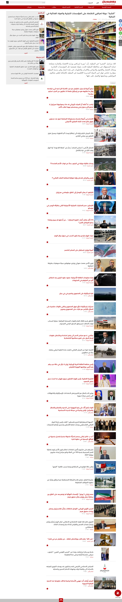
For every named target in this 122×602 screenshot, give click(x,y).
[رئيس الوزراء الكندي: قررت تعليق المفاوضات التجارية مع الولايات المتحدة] (41, 67)
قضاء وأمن (90, 268)
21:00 (83, 326)
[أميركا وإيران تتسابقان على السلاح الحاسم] (105, 250)
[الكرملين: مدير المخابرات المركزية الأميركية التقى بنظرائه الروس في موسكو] (105, 207)
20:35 (87, 138)
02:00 (84, 541)
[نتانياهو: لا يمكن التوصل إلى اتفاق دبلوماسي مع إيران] (105, 193)
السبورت (90, 3)
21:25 (87, 427)
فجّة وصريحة (41, 7)
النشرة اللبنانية (79, 7)
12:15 (85, 412)
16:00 (85, 268)
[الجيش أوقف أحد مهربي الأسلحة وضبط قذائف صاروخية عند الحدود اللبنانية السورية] (105, 583)
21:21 (83, 238)
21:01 (86, 485)
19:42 (83, 210)
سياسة (91, 96)
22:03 (83, 384)
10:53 (87, 96)
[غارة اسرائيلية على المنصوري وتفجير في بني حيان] (105, 294)
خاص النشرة (90, 166)
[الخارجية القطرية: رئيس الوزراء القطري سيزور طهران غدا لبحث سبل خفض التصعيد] (105, 380)
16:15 (83, 499)
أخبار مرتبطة (40, 57)
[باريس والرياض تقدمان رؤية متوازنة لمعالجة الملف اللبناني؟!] (105, 178)
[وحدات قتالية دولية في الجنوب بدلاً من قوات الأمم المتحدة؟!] (105, 164)
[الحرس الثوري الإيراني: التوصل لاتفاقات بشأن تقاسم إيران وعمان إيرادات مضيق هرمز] (105, 510)
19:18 (83, 369)
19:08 (84, 571)
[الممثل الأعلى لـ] (105, 149)
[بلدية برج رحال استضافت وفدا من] (105, 554)
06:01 (84, 225)
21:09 (86, 529)
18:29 (83, 124)
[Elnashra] (109, 2)
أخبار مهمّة (91, 7)
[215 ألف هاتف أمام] (105, 222)
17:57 (83, 282)
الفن (97, 3)
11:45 (83, 469)
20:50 (84, 441)
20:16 (85, 296)
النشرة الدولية (66, 7)
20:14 (83, 340)
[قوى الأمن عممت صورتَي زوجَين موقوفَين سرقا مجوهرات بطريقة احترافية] (105, 265)
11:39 (83, 195)
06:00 (84, 166)
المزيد (25, 53)
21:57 (83, 153)
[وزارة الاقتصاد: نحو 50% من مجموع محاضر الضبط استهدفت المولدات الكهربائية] (41, 79)
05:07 (84, 252)
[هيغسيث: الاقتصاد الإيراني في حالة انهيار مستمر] (41, 73)
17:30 (84, 586)
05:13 (84, 180)
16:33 (87, 109)
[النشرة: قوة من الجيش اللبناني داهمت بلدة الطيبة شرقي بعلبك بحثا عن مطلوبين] (105, 352)
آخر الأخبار (41, 13)
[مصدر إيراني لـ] (105, 496)
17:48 (86, 457)
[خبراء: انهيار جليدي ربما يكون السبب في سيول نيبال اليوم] (105, 236)
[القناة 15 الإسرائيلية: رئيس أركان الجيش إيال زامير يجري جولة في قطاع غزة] (41, 61)
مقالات (54, 7)
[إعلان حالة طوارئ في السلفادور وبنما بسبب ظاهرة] (105, 467)
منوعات (29, 7)
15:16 (83, 514)
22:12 (85, 355)
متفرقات (95, 19)
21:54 (85, 311)
